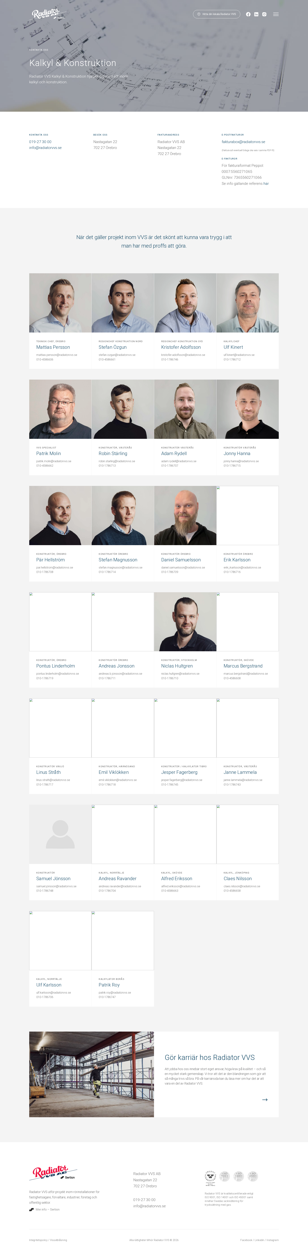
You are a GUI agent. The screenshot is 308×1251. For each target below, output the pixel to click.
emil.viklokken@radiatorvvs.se (118, 780)
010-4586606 (44, 359)
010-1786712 (232, 359)
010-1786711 (107, 678)
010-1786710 (169, 678)
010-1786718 (107, 784)
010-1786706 (44, 997)
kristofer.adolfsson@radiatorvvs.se (183, 355)
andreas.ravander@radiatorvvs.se (120, 886)
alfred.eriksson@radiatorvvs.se (180, 886)
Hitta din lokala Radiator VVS (219, 14)
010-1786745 (169, 784)
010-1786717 (44, 784)
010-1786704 (107, 890)
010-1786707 (169, 465)
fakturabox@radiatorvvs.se (243, 142)
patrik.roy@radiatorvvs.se (115, 992)
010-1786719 (44, 678)
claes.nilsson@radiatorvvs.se (242, 886)
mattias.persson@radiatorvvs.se (56, 355)
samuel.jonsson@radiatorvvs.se (56, 886)
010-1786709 (169, 572)
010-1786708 (44, 572)
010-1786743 (232, 784)
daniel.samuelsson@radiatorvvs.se (183, 567)
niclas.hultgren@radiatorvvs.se (180, 673)
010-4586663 (169, 890)
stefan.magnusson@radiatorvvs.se (120, 567)
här (266, 183)
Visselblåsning (58, 1240)
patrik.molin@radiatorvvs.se (53, 461)
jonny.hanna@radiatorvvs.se (241, 461)
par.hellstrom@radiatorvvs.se (54, 567)
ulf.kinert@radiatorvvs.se (239, 355)
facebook (246, 1240)
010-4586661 (107, 359)
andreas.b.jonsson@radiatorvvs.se (120, 673)
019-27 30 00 (40, 142)
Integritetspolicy (38, 1240)
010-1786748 (44, 890)
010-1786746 (169, 359)
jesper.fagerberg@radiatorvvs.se (181, 780)
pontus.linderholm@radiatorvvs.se (57, 673)
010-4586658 (232, 890)
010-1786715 (232, 465)
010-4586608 (232, 678)
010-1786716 (232, 572)
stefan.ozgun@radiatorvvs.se (117, 355)
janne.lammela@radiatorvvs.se (243, 780)
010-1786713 (107, 465)
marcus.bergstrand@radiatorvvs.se (246, 673)
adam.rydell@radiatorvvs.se (178, 461)
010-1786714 (107, 572)
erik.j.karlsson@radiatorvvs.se (242, 567)
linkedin (260, 1240)
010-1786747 (107, 997)
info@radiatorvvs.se (45, 148)
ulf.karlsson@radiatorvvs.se (53, 992)
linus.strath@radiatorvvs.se (53, 780)
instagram (273, 1240)
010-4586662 (44, 465)
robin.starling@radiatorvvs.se (117, 461)
